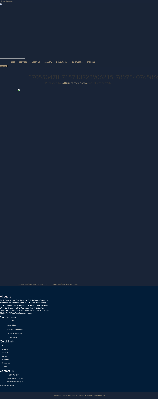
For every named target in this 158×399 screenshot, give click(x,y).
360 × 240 (65, 284)
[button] (62, 62)
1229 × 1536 (57, 284)
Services (23, 62)
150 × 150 (24, 284)
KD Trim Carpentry (6, 1)
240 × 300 (32, 284)
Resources (61, 62)
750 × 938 (40, 284)
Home (12, 62)
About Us (36, 62)
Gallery (48, 62)
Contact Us (77, 62)
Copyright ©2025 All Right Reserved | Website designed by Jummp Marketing (79, 395)
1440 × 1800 (74, 284)
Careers (91, 62)
